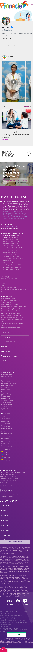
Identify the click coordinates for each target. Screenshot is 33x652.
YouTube (5, 520)
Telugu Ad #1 (7, 452)
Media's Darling (7, 446)
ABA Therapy (6, 381)
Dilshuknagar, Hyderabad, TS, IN (12, 265)
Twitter (5, 510)
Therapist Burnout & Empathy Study (11, 315)
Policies (2, 611)
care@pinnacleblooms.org (10, 228)
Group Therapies (7, 431)
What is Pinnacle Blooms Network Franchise (12, 472)
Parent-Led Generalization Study (10, 327)
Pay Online (6, 346)
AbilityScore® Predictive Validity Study (12, 317)
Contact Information (5, 613)
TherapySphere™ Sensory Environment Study (12, 320)
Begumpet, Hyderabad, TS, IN (11, 245)
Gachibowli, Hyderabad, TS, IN (11, 269)
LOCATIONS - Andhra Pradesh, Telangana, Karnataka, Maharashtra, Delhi (14, 235)
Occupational (6, 436)
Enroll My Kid (7, 332)
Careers (5, 361)
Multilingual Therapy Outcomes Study (12, 309)
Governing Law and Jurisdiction (9, 619)
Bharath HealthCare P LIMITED (9, 287)
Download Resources (10, 342)
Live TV (5, 416)
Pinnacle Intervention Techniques (9, 494)
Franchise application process (8, 481)
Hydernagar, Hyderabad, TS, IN (11, 256)
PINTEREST (6, 530)
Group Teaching (7, 402)
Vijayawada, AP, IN (8, 260)
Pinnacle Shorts (8, 460)
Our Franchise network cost (7, 483)
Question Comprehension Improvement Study (12, 324)
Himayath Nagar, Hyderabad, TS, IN (12, 248)
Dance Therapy (7, 387)
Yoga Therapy (6, 389)
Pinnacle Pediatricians (6, 496)
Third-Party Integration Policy (8, 620)
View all (27, 107)
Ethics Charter (4, 626)
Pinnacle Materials (5, 492)
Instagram (6, 515)
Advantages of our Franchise (8, 476)
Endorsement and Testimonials (9, 617)
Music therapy (7, 398)
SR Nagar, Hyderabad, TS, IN (10, 243)
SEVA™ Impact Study (7, 302)
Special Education (8, 438)
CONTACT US (6, 535)
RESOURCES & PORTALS (8, 490)
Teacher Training (7, 407)
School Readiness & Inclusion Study (11, 311)
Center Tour (6, 421)
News (4, 365)
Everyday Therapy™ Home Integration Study (13, 306)
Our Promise (6, 423)
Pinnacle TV (6, 414)
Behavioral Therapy (8, 400)
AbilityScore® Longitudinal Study (10, 300)
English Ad (7, 457)
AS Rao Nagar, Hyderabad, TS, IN (12, 250)
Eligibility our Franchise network (9, 478)
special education (8, 385)
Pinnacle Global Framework (9, 279)
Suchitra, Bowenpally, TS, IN (10, 239)
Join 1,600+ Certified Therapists (17, 181)
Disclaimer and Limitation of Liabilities (11, 615)
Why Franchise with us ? (7, 474)
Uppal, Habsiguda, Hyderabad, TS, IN (13, 258)
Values (3, 285)
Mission (3, 283)
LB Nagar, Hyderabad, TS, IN (10, 254)
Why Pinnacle (7, 426)
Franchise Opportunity (9, 470)
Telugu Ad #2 (7, 454)
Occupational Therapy (9, 379)
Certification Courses (10, 356)
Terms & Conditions (11, 611)
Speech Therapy (7, 377)
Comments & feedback (15, 542)
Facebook (6, 506)
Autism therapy (7, 374)
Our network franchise (6, 485)
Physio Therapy (7, 394)
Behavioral (6, 443)
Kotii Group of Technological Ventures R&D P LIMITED (13, 290)
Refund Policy (22, 620)
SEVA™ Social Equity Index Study (10, 313)
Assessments (7, 351)
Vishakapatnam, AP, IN (9, 263)
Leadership (6, 337)
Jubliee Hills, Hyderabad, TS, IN (11, 252)
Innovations (6, 449)
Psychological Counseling (10, 383)
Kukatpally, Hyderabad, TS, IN (11, 241)
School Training (7, 409)
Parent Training (7, 404)
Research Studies (8, 296)
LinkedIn (5, 525)
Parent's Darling (7, 428)
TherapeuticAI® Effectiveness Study (11, 304)
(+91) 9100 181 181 (9, 224)
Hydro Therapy (7, 392)
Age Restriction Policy (25, 611)
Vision (3, 281)
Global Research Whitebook (9, 298)
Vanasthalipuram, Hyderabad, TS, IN (13, 267)
